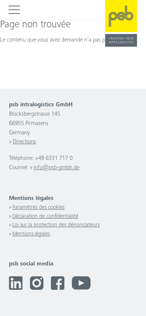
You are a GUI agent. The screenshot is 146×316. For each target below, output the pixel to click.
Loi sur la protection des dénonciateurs (56, 225)
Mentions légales (31, 234)
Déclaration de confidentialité (45, 216)
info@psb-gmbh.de (56, 168)
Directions (24, 142)
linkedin (15, 283)
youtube (81, 283)
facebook (57, 283)
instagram (36, 283)
